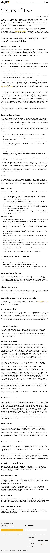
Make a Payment (12, 530)
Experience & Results (31, 534)
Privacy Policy (18, 550)
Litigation (31, 540)
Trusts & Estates (31, 546)
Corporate (31, 537)
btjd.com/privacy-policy (20, 31)
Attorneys (19, 534)
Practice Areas (6, 534)
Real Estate (31, 543)
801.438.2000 (29, 525)
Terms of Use (25, 550)
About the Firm (43, 534)
